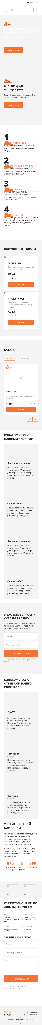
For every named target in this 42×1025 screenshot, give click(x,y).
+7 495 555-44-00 (31, 3)
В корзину (21, 410)
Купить (21, 285)
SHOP (7, 1013)
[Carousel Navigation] (32, 419)
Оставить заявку (21, 654)
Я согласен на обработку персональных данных (15, 987)
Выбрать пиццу (13, 50)
